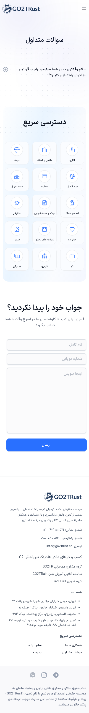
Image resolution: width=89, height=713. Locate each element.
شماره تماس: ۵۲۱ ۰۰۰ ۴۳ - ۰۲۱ (62, 530)
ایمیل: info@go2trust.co (64, 546)
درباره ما (37, 652)
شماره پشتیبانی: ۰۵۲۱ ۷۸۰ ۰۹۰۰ (61, 538)
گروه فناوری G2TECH (68, 581)
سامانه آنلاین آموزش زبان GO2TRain (57, 574)
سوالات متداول (72, 652)
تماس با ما (35, 645)
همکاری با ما (73, 645)
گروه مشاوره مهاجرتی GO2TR (62, 566)
